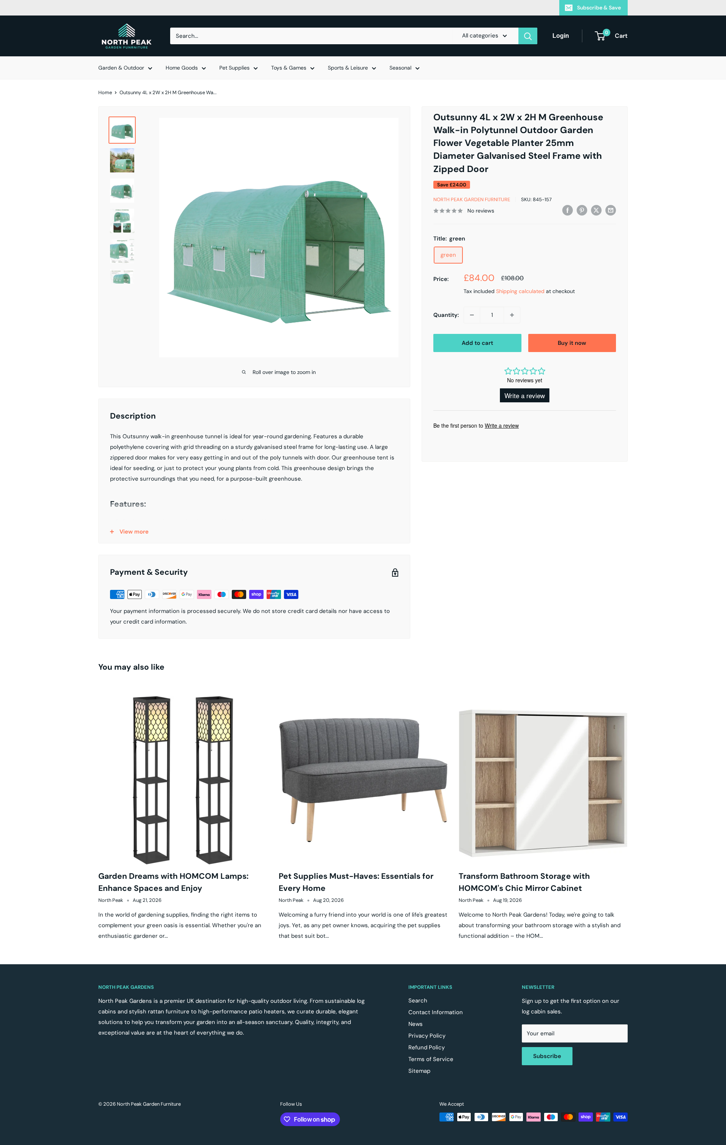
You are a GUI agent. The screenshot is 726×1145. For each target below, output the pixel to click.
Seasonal (400, 67)
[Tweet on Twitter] (596, 209)
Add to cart (477, 343)
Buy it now (572, 343)
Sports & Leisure (348, 67)
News (415, 1024)
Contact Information (435, 1012)
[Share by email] (610, 209)
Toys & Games (288, 67)
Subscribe (547, 1056)
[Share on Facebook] (567, 209)
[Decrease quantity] (472, 315)
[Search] (527, 36)
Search (417, 1000)
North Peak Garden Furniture (471, 199)
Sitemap (419, 1071)
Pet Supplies (234, 67)
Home (105, 92)
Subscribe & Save (599, 7)
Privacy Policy (426, 1035)
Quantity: (446, 315)
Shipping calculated (520, 291)
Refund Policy (426, 1047)
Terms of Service (430, 1059)
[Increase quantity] (512, 315)
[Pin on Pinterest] (582, 209)
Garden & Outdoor (121, 67)
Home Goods (182, 67)
